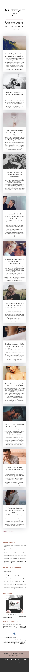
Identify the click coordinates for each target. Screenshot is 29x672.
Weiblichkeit (14, 140)
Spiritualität (10, 391)
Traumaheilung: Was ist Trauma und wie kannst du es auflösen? (14, 55)
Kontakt (6, 653)
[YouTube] (11, 659)
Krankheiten (22, 433)
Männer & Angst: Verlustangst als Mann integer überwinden (14, 468)
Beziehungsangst (19, 58)
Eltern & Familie (13, 59)
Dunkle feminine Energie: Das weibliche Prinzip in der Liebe (14, 385)
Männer (15, 98)
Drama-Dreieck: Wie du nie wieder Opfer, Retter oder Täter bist (14, 133)
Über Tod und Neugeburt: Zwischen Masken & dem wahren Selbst (15, 174)
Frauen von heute (8, 98)
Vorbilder (9, 140)
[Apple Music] (21, 659)
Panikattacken (21, 59)
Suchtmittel (8, 226)
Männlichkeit (10, 139)
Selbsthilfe (14, 139)
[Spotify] (25, 659)
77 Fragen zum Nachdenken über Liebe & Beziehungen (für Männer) (14, 510)
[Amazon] (15, 659)
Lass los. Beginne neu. (9, 269)
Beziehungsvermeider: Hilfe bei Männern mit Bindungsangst (14, 345)
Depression (18, 221)
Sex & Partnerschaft (20, 98)
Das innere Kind (13, 221)
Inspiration (19, 180)
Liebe (17, 59)
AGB (11, 653)
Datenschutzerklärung (13, 655)
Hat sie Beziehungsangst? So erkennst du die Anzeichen (14, 93)
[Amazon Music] (18, 659)
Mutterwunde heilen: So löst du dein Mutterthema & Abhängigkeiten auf (14, 261)
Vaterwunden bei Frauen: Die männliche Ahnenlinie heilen (14, 304)
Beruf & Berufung (20, 179)
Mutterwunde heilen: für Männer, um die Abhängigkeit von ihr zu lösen (14, 216)
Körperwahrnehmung (9, 224)
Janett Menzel (6, 584)
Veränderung (15, 182)
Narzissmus (8, 225)
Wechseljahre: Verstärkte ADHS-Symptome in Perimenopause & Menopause (15, 562)
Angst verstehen (13, 58)
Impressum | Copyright (18, 653)
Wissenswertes (14, 60)
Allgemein (11, 96)
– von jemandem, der (13, 616)
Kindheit (20, 138)
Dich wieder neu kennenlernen (17, 432)
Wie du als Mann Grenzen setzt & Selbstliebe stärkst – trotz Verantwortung (14, 427)
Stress (22, 225)
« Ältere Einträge (8, 532)
